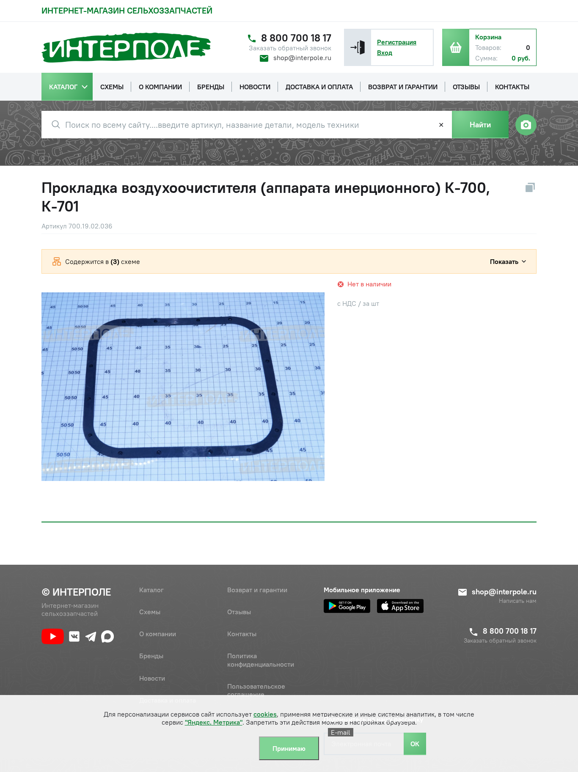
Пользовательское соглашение (256, 690)
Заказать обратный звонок (290, 48)
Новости (152, 678)
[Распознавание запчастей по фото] (526, 124)
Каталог (151, 589)
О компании (157, 633)
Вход (384, 52)
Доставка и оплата (167, 700)
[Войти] (357, 47)
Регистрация (396, 42)
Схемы (149, 611)
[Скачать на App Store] (400, 606)
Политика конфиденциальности (260, 659)
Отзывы (239, 611)
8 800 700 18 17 (296, 38)
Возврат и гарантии (257, 589)
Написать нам (518, 600)
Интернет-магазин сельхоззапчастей (126, 10)
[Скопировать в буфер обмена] (530, 187)
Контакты (241, 633)
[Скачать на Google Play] (347, 606)
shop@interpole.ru (302, 57)
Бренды (151, 655)
